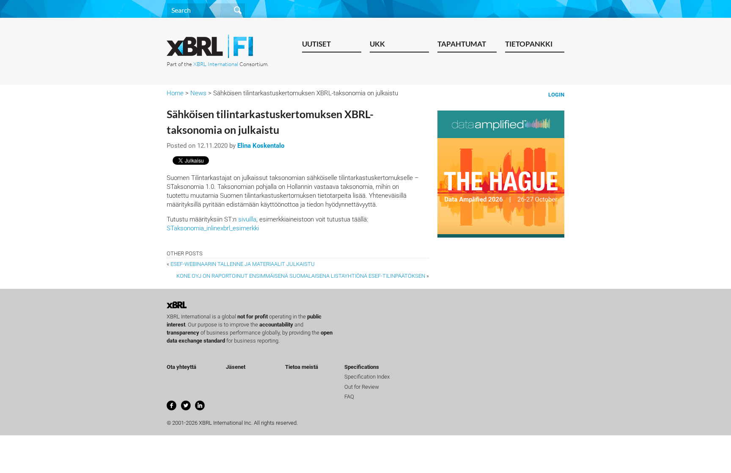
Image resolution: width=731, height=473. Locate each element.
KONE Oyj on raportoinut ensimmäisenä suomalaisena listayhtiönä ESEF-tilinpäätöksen (300, 276)
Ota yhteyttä (181, 367)
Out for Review (361, 387)
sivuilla (247, 219)
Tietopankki (528, 43)
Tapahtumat (461, 43)
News (198, 93)
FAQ (349, 396)
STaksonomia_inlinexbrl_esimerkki (213, 228)
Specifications (361, 367)
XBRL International (215, 64)
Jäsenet (235, 367)
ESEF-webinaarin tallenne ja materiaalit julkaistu (242, 264)
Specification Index (367, 376)
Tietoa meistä (301, 367)
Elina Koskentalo (260, 145)
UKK (377, 43)
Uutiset (316, 43)
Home (175, 93)
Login (556, 94)
